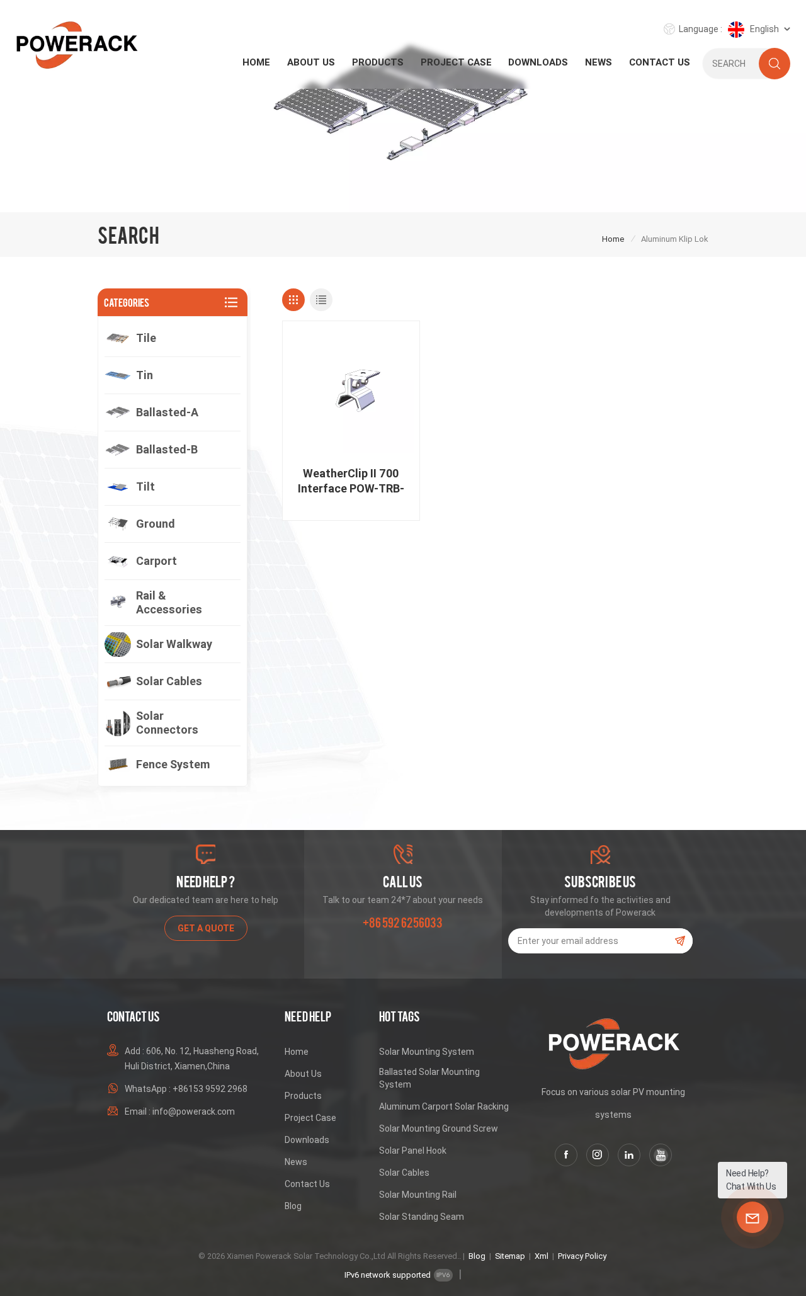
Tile (146, 337)
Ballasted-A (167, 412)
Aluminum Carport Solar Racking (444, 1106)
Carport (156, 560)
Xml (541, 1256)
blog (293, 1206)
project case (456, 62)
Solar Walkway (174, 644)
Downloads (538, 62)
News (598, 62)
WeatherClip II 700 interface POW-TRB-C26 (351, 481)
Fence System (173, 764)
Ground (155, 523)
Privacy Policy (582, 1256)
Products (378, 62)
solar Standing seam (421, 1217)
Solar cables (169, 681)
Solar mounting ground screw (438, 1128)
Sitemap (510, 1256)
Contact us (659, 62)
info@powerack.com (193, 1111)
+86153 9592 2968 (210, 1089)
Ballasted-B (167, 449)
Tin (144, 375)
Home (256, 62)
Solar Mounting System (426, 1052)
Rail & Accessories (169, 602)
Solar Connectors (167, 722)
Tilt (145, 486)
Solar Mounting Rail (418, 1195)
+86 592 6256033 (403, 922)
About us (311, 62)
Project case (310, 1118)
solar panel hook (412, 1150)
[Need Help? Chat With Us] (752, 1217)
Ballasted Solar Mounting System (429, 1078)
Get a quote (206, 928)
